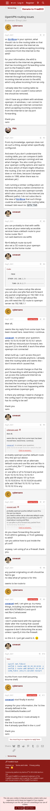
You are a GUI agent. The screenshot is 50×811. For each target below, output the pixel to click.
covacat (9, 338)
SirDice (12, 39)
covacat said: (11, 507)
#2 (44, 138)
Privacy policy (34, 765)
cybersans (11, 20)
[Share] (40, 35)
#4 (44, 264)
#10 (43, 654)
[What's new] (38, 2)
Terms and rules (22, 765)
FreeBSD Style (12, 762)
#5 (44, 319)
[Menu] (7, 2)
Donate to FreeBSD (33, 9)
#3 (44, 221)
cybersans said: (12, 430)
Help (7, 767)
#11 (43, 695)
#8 (44, 568)
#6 (44, 425)
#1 (44, 35)
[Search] (43, 2)
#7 (44, 502)
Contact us (10, 765)
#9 (44, 599)
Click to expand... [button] (25, 450)
